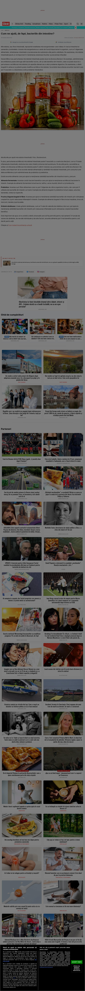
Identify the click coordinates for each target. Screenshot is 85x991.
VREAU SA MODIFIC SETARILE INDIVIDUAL (76, 968)
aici (14, 977)
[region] (42, 968)
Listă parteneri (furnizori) (46, 967)
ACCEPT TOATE (77, 962)
